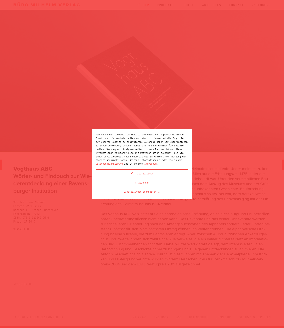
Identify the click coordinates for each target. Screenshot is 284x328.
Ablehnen (143, 182)
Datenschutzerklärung (109, 163)
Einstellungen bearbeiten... (142, 191)
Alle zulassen (144, 173)
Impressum (150, 163)
